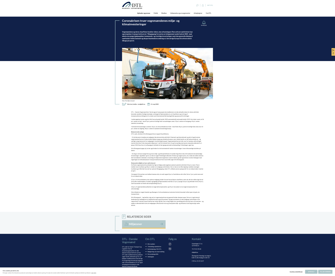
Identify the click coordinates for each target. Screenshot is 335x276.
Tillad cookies (325, 271)
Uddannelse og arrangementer (180, 13)
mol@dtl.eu (141, 104)
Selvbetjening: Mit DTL (154, 249)
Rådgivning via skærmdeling (156, 251)
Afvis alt (311, 271)
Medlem (164, 13)
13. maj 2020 (155, 104)
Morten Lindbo (136, 104)
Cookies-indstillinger (296, 271)
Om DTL (208, 13)
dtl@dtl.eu (195, 252)
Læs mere (93, 273)
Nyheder (204, 25)
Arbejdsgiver (198, 13)
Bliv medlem (151, 244)
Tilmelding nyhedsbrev (154, 246)
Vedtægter (151, 256)
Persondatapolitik (153, 254)
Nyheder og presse (143, 13)
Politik (156, 13)
